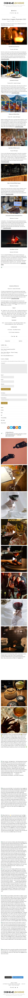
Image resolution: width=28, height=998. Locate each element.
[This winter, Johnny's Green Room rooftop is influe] (14, 532)
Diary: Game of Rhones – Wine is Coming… (9, 352)
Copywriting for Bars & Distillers (11, 983)
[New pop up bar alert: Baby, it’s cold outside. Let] (14, 801)
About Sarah (3, 422)
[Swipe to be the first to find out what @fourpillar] (14, 451)
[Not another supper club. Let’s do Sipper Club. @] (14, 720)
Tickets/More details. (5, 58)
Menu (15, 10)
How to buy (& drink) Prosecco (7, 355)
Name (2, 375)
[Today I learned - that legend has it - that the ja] (14, 774)
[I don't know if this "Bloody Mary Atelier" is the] (14, 666)
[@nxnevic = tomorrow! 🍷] (14, 505)
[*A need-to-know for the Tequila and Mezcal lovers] (14, 881)
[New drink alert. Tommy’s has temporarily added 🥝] (14, 747)
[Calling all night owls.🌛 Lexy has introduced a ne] (14, 828)
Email (2, 379)
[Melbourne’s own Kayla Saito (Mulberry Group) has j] (14, 586)
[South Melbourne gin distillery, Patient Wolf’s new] (14, 908)
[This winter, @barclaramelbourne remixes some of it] (14, 693)
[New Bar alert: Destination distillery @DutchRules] (14, 854)
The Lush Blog (3, 417)
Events (14, 17)
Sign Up (23, 983)
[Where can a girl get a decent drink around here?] (14, 639)
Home (2, 407)
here (2, 303)
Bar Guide (3, 420)
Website (2, 384)
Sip (1, 415)
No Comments (18, 21)
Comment (3, 363)
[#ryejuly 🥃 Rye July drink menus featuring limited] (14, 559)
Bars (2, 412)
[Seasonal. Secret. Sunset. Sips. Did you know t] (14, 935)
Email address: (3, 397)
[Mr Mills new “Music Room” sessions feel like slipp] (14, 478)
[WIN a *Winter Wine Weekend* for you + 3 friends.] (14, 612)
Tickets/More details (15, 92)
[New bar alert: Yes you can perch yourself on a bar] (14, 962)
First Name (3, 392)
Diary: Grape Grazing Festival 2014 (8, 349)
